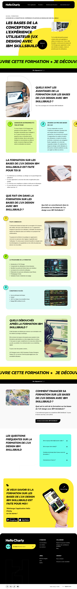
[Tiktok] (14, 586)
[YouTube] (17, 586)
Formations (14, 16)
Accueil (8, 16)
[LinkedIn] (10, 586)
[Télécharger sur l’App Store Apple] (24, 519)
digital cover (68, 586)
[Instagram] (7, 586)
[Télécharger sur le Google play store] (12, 519)
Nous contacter (60, 558)
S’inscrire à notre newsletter (63, 561)
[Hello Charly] (13, 4)
